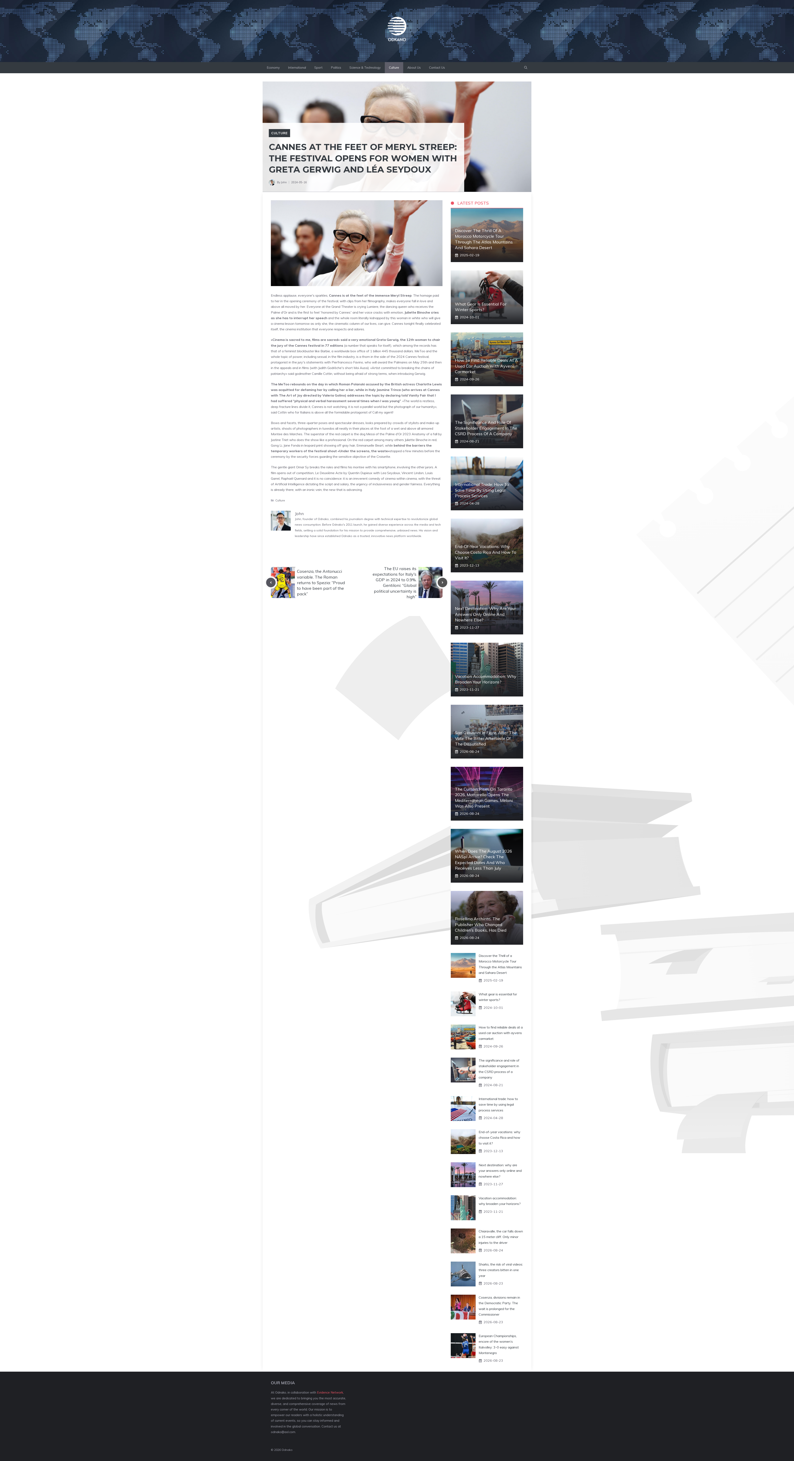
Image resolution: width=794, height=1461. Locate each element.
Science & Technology (365, 68)
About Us (414, 68)
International (297, 68)
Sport (318, 68)
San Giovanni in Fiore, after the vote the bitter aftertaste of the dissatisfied (486, 738)
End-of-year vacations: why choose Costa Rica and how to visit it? (485, 552)
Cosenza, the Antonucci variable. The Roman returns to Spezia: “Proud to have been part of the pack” (321, 582)
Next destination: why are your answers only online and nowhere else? (485, 614)
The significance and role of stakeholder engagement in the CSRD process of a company (486, 428)
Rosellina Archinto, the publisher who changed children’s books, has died (480, 924)
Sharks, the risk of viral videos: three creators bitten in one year (501, 1270)
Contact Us (437, 68)
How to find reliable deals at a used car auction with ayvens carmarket (486, 366)
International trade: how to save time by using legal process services (482, 490)
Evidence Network (330, 1392)
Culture (394, 68)
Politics (336, 68)
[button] (525, 67)
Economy (273, 68)
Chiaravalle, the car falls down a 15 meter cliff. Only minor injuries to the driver (501, 1236)
